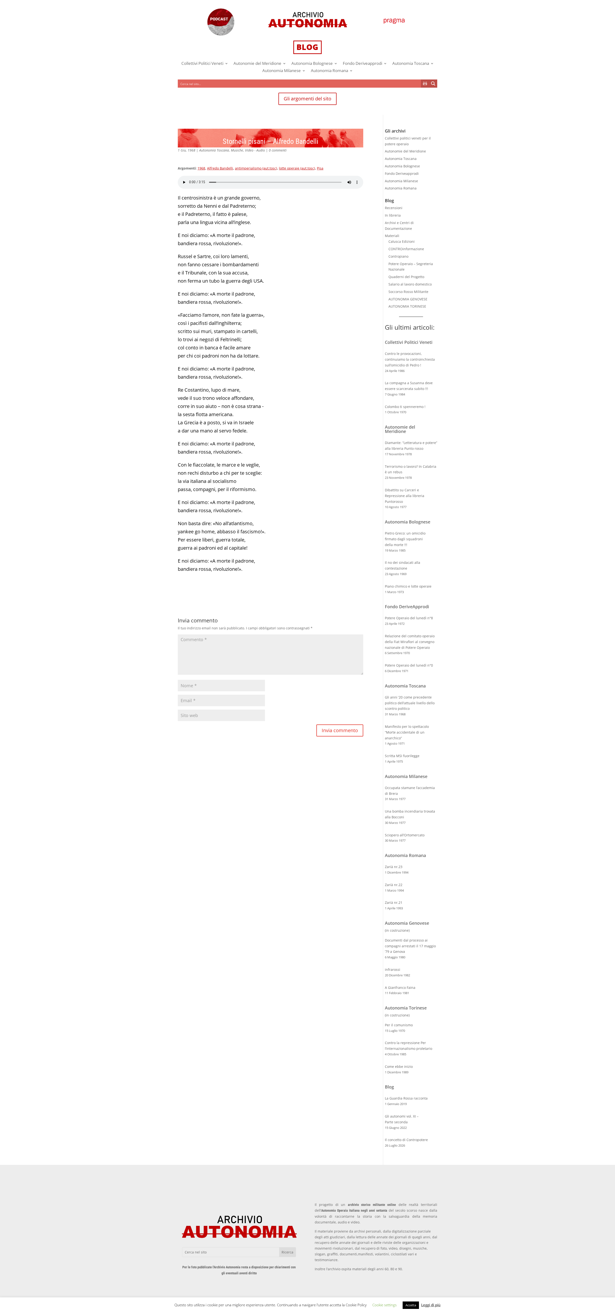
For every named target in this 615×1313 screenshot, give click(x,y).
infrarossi (392, 969)
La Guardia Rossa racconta (406, 1098)
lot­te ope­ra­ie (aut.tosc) (297, 168)
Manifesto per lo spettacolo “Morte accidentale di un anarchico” (407, 732)
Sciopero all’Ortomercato (404, 835)
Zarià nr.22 (393, 884)
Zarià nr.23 (393, 866)
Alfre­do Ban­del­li (220, 168)
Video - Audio (255, 150)
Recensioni (393, 208)
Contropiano (398, 256)
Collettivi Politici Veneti (202, 64)
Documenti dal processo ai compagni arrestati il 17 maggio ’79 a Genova (410, 946)
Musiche (237, 150)
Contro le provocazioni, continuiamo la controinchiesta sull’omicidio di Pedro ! (410, 359)
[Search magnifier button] (433, 83)
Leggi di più (431, 1304)
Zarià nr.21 (393, 902)
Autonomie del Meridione (257, 64)
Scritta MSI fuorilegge (402, 756)
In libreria (393, 215)
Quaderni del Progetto (406, 276)
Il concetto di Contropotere (406, 1139)
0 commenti (278, 150)
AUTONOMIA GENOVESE (407, 299)
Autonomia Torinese (406, 1008)
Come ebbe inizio (399, 1066)
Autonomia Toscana (410, 64)
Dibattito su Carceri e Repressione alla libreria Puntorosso (404, 496)
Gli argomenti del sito (307, 98)
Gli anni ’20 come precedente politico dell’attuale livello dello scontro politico (410, 703)
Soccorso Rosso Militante (408, 291)
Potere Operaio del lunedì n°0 (409, 665)
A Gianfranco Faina (400, 987)
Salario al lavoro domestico (410, 284)
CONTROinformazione (406, 249)
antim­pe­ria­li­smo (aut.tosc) (256, 168)
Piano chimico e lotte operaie (408, 586)
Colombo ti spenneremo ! (405, 406)
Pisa (320, 168)
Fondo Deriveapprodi (362, 64)
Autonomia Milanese (281, 71)
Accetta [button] (411, 1305)
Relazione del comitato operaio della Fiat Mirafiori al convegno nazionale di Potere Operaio (410, 642)
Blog (389, 1087)
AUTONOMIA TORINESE (407, 306)
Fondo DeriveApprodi (407, 606)
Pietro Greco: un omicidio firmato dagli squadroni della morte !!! (405, 539)
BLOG (307, 47)
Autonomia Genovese (407, 923)
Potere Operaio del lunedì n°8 (409, 618)
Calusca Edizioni (401, 241)
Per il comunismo (399, 1025)
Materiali (392, 235)
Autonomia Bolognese (312, 64)
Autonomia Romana (329, 71)
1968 (201, 168)
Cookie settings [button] (384, 1304)
